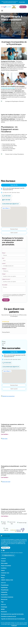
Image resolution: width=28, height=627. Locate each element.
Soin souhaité (4, 284)
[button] (2, 11)
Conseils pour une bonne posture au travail (13, 509)
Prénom (4, 252)
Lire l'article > (5, 434)
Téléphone (4, 268)
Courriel (4, 263)
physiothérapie (7, 22)
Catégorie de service (6, 279)
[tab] (14, 185)
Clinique (4, 273)
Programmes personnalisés (8, 88)
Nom (3, 258)
